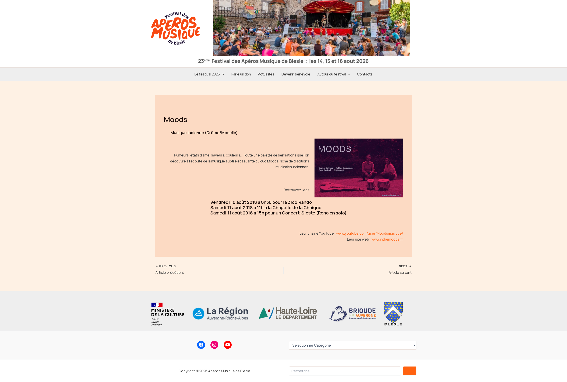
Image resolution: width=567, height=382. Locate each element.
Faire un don (241, 74)
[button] (222, 74)
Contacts (365, 74)
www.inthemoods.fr (387, 239)
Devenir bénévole (296, 74)
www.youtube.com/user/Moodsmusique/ (369, 233)
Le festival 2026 (207, 74)
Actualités (266, 74)
